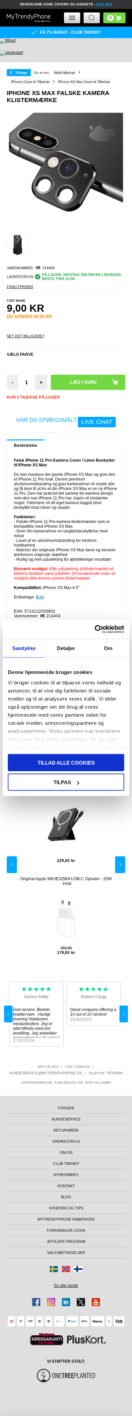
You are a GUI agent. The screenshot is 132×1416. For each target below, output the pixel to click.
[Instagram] (51, 1302)
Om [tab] (108, 648)
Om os (66, 1152)
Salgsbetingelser (66, 1253)
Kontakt (66, 1186)
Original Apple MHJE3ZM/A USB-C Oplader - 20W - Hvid (66, 881)
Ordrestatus (66, 1141)
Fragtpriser (20, 287)
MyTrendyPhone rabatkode (66, 1219)
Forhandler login (66, 1230)
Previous (12, 864)
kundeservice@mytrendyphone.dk (45, 1073)
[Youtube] (96, 1302)
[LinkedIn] (66, 1302)
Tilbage (21, 72)
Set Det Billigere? (25, 336)
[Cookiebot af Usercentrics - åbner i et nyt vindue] (95, 629)
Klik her (104, 4)
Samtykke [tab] (24, 648)
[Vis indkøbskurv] (114, 17)
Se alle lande (66, 1285)
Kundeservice (66, 1119)
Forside (66, 1108)
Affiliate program (66, 1241)
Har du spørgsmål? (64, 421)
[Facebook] (36, 1302)
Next (120, 864)
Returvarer (66, 1130)
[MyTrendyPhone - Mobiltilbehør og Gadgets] (29, 18)
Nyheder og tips (66, 1208)
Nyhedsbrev (66, 1175)
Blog (66, 1197)
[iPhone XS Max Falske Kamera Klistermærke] (17, 245)
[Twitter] (81, 1302)
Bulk (40, 597)
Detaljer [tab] (66, 648)
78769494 (114, 1073)
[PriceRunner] (47, 1339)
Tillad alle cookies (66, 762)
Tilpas (62, 782)
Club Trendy (66, 1164)
